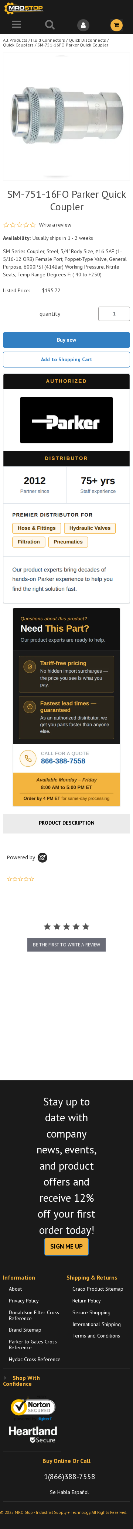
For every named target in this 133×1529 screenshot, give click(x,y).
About (15, 1288)
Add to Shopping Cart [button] (66, 359)
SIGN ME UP (66, 1246)
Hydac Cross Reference (35, 1359)
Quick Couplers (18, 45)
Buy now (66, 339)
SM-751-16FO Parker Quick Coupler (72, 45)
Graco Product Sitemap (97, 1288)
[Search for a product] (49, 25)
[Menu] (16, 25)
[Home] (25, 8)
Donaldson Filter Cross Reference (34, 1315)
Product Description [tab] (67, 822)
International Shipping (96, 1324)
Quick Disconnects (87, 40)
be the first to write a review (66, 945)
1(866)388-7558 (69, 1476)
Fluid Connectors (48, 40)
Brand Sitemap (25, 1329)
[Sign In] (83, 25)
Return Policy (86, 1300)
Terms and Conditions (96, 1335)
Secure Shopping (91, 1312)
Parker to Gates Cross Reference (33, 1344)
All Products (15, 40)
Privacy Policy (24, 1300)
